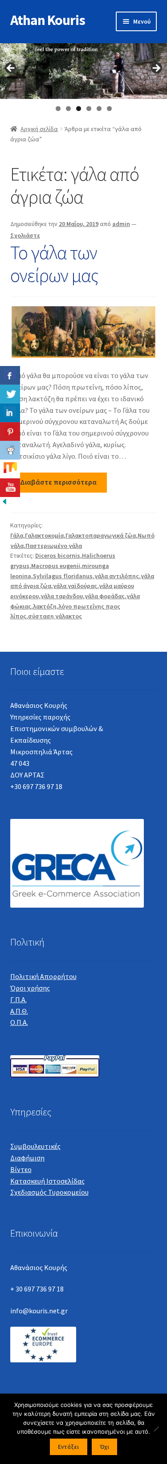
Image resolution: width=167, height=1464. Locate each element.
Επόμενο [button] (156, 68)
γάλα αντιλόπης (116, 576)
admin (121, 224)
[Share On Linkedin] (10, 412)
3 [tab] (78, 108)
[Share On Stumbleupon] (10, 469)
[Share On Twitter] (10, 394)
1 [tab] (58, 108)
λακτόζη (45, 606)
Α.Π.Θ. (19, 1011)
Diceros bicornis (57, 555)
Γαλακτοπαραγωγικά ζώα (100, 535)
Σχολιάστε (25, 235)
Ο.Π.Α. (19, 1022)
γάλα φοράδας (105, 596)
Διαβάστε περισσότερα (58, 481)
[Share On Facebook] (10, 375)
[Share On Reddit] (10, 450)
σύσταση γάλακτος (55, 616)
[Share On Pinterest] (10, 431)
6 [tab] (109, 108)
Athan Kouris (47, 20)
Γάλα (16, 535)
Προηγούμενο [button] (11, 68)
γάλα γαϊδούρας (75, 586)
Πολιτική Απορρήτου (43, 976)
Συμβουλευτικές (35, 1146)
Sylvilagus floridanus (63, 576)
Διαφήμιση (27, 1157)
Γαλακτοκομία (44, 535)
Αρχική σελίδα (39, 129)
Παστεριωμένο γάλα (53, 546)
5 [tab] (99, 108)
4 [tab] (88, 108)
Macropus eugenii (55, 566)
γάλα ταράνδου (62, 596)
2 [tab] (68, 108)
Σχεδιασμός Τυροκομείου (49, 1192)
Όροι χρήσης (30, 987)
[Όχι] (155, 1428)
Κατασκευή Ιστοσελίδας (47, 1180)
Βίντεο (21, 1169)
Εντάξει (68, 1447)
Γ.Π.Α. (18, 999)
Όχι (104, 1447)
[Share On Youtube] (10, 487)
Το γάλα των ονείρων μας (54, 264)
